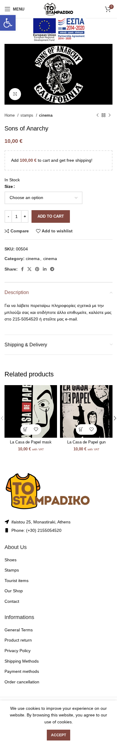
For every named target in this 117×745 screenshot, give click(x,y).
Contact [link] (11, 601)
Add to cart (51, 216)
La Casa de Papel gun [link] (86, 442)
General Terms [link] (18, 629)
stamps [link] (27, 115)
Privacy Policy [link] (17, 650)
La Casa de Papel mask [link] (31, 442)
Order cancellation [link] (21, 681)
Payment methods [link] (21, 671)
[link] (8, 23)
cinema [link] (45, 115)
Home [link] (10, 115)
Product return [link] (18, 640)
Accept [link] (58, 735)
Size (8, 186)
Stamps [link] (11, 570)
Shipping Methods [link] (21, 661)
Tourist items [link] (16, 580)
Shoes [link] (10, 559)
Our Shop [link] (13, 590)
